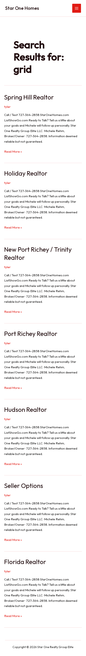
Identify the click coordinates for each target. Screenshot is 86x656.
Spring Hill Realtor (29, 97)
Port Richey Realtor (30, 334)
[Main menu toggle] (76, 8)
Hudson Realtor (25, 409)
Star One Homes (22, 8)
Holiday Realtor (25, 173)
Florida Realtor (25, 562)
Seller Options (23, 486)
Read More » (13, 151)
